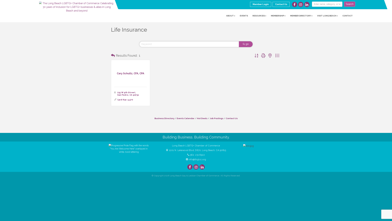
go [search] (247, 44)
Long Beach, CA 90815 (197, 150)
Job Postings (216, 118)
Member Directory (300, 16)
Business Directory (164, 118)
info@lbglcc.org (197, 159)
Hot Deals (202, 118)
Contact (347, 16)
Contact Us (232, 118)
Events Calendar (185, 118)
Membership (277, 16)
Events (244, 16)
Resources (259, 16)
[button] (113, 55)
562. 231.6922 (197, 155)
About (230, 16)
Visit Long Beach (326, 16)
